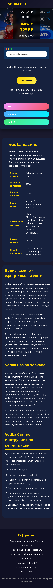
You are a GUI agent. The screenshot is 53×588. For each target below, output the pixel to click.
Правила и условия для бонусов (26, 541)
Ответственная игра (26, 567)
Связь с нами (26, 572)
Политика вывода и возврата (26, 550)
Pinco (10, 106)
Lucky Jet (12, 122)
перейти (26, 80)
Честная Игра (27, 545)
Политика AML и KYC (26, 563)
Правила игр (26, 558)
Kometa (11, 114)
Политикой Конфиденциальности (26, 554)
